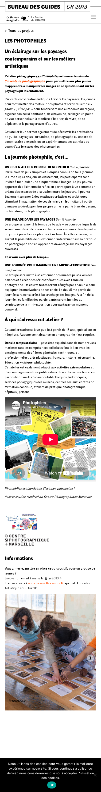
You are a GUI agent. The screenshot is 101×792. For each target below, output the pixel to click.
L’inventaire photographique (25, 81)
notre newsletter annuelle (46, 583)
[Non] (95, 775)
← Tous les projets (19, 30)
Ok (52, 785)
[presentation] (90, 658)
